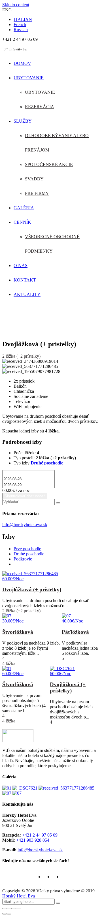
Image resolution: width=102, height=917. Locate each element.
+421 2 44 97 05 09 (40, 835)
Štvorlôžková (17, 632)
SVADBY (34, 178)
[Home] (51, 332)
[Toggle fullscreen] (13, 908)
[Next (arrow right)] (9, 913)
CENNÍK (22, 222)
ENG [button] (7, 9)
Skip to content (15, 4)
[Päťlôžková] (17, 793)
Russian (21, 29)
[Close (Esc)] (4, 908)
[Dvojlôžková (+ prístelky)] (25, 788)
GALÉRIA (24, 207)
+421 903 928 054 (32, 840)
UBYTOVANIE (29, 77)
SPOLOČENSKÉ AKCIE (49, 164)
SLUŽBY (23, 121)
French (20, 24)
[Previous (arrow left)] (4, 913)
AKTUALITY (27, 294)
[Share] (9, 908)
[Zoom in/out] (18, 908)
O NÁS (20, 265)
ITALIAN (23, 19)
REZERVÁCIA (39, 106)
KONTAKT (25, 280)
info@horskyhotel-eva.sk (24, 524)
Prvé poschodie (27, 548)
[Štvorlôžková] (7, 788)
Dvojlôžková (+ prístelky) (31, 589)
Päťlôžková (75, 632)
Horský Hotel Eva (18, 895)
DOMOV (22, 63)
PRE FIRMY (37, 193)
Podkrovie (23, 558)
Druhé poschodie (47, 462)
